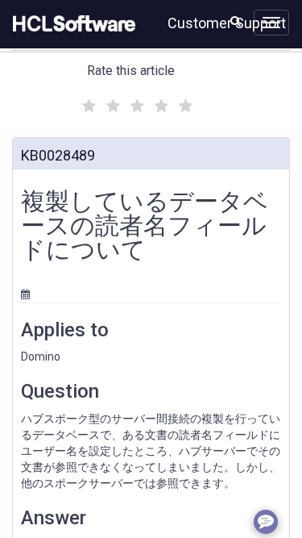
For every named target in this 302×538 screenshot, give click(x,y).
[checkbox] (87, 101)
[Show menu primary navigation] (271, 22)
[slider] (135, 103)
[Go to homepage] (71, 24)
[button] (235, 21)
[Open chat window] (266, 522)
